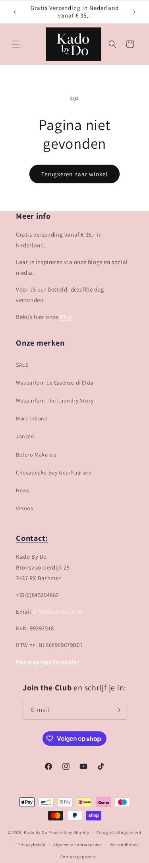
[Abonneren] (117, 710)
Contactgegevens (78, 856)
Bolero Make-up (36, 454)
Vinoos (24, 508)
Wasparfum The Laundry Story (54, 400)
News (22, 490)
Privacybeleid (31, 844)
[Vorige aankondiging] (14, 12)
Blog (66, 317)
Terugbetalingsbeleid (119, 832)
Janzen (25, 436)
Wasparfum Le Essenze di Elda (54, 382)
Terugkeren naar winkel (74, 174)
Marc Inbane (32, 418)
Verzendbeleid (124, 844)
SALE (22, 364)
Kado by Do (36, 832)
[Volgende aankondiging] (134, 12)
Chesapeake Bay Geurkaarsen (54, 472)
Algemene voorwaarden (77, 844)
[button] (16, 44)
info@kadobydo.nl (58, 611)
